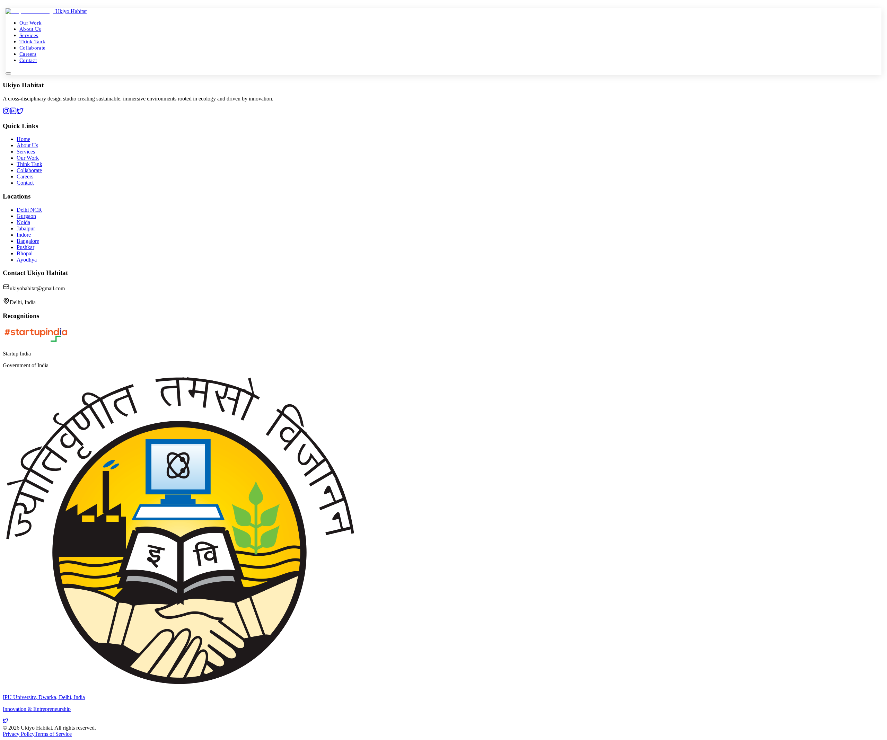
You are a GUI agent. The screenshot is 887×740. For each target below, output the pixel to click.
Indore (24, 235)
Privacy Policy (19, 734)
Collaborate (32, 48)
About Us (30, 29)
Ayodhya (27, 260)
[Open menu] (8, 73)
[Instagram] (6, 112)
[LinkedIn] (13, 112)
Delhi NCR (29, 210)
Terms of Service (53, 734)
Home (23, 139)
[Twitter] (20, 112)
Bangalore (28, 241)
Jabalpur (26, 228)
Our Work (30, 23)
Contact (28, 60)
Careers (27, 54)
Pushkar (25, 247)
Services (28, 35)
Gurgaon (26, 216)
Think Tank (32, 41)
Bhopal (25, 253)
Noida (23, 222)
